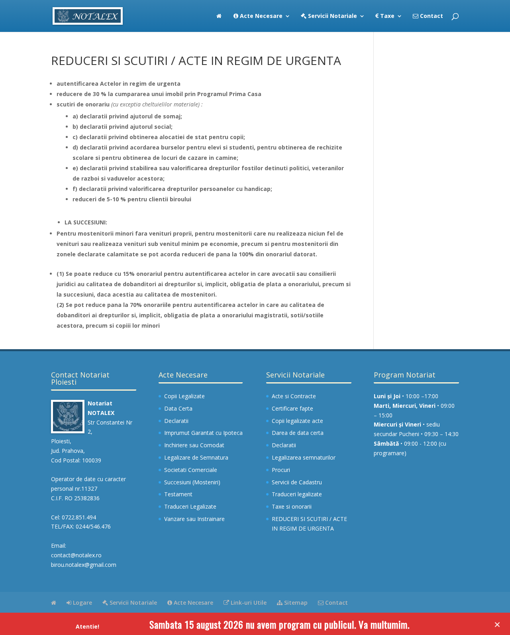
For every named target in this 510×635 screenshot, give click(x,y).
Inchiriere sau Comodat (194, 445)
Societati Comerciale (190, 470)
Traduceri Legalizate (190, 506)
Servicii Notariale (331, 16)
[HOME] (219, 22)
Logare (81, 602)
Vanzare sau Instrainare (194, 519)
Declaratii (176, 421)
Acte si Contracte (294, 396)
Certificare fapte (292, 408)
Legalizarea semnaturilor (303, 457)
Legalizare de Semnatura (196, 457)
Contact (430, 16)
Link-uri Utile (248, 602)
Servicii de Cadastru (297, 482)
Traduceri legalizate (297, 494)
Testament (178, 494)
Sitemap (295, 602)
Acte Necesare (260, 16)
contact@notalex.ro (76, 555)
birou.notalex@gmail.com (83, 564)
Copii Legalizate (184, 396)
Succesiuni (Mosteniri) (192, 482)
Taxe (386, 16)
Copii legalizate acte (297, 421)
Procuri (281, 470)
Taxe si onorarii (292, 506)
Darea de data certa (298, 432)
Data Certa (178, 408)
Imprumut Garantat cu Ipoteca (203, 432)
